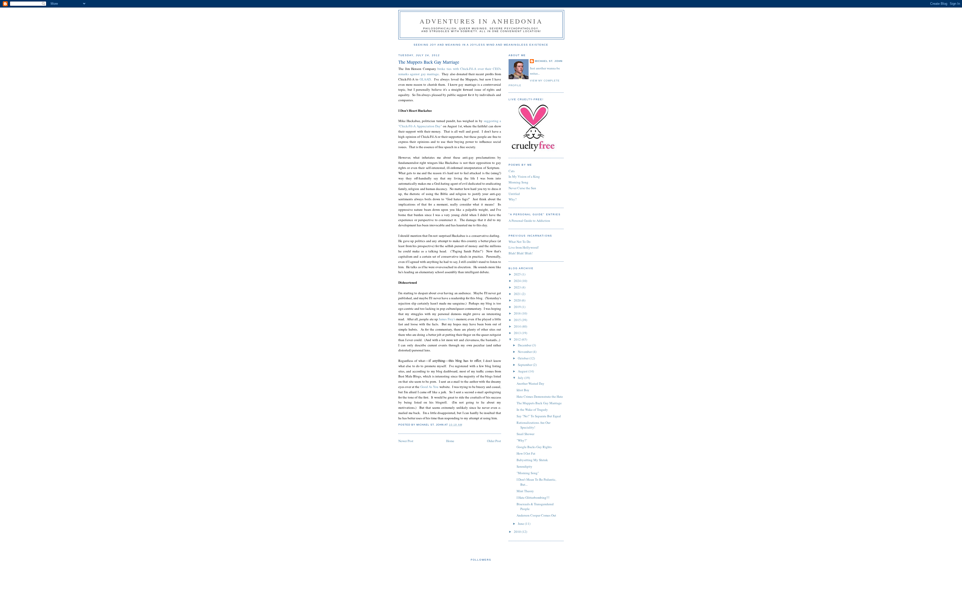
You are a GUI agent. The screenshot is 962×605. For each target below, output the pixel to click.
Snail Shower (525, 434)
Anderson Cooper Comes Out (536, 515)
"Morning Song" (528, 473)
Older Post (494, 441)
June (521, 523)
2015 (518, 320)
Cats (512, 171)
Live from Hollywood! (524, 247)
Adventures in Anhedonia (481, 21)
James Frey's (447, 319)
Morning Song (518, 182)
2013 (518, 333)
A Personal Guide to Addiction (529, 220)
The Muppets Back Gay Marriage (428, 62)
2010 (518, 531)
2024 (518, 280)
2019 (518, 307)
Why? (513, 199)
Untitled (514, 193)
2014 (518, 326)
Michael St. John (548, 61)
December (525, 345)
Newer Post (405, 441)
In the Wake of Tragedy (532, 409)
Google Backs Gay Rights (534, 447)
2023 (518, 287)
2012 (518, 339)
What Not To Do (520, 241)
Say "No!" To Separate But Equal (539, 416)
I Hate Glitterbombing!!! (533, 497)
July (521, 377)
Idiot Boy (523, 390)
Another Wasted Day (530, 383)
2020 (518, 300)
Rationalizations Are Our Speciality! (533, 425)
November (525, 351)
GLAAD (425, 79)
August (523, 371)
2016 (518, 313)
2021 (518, 293)
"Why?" (522, 440)
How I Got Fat (526, 453)
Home (450, 441)
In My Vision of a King (524, 176)
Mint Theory (525, 491)
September (525, 364)
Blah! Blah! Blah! (521, 253)
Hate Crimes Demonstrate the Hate (540, 396)
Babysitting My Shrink (532, 460)
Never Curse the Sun (522, 188)
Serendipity (524, 466)
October (523, 358)
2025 (518, 274)
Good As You (429, 386)
